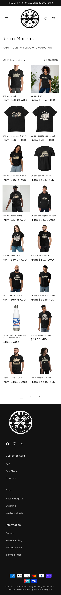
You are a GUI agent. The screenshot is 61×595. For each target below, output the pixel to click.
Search (10, 533)
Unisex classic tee (11, 255)
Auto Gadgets (14, 498)
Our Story (11, 471)
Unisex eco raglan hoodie (43, 215)
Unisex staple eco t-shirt (15, 136)
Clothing (11, 505)
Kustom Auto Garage (24, 586)
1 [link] (21, 396)
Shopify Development (19, 589)
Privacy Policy (14, 540)
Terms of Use (14, 554)
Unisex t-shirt (9, 96)
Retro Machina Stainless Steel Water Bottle (14, 336)
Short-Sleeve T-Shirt (41, 335)
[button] (6, 18)
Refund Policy (14, 547)
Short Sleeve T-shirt (40, 255)
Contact (11, 478)
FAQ (8, 464)
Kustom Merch (14, 513)
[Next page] (39, 396)
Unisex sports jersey (41, 175)
